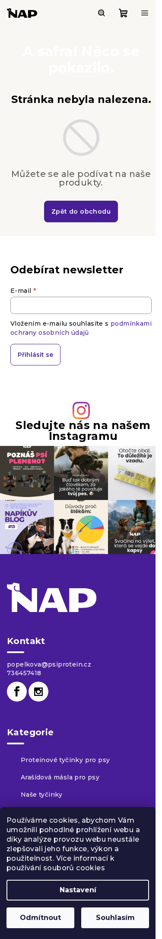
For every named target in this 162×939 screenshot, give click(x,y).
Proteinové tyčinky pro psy (65, 760)
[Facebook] (17, 692)
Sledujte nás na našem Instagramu (83, 431)
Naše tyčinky (42, 794)
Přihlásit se (35, 355)
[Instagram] (38, 692)
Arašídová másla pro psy (60, 777)
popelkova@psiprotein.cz (49, 664)
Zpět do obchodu (81, 211)
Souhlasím (115, 917)
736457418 (24, 673)
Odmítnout (40, 917)
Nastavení (78, 890)
